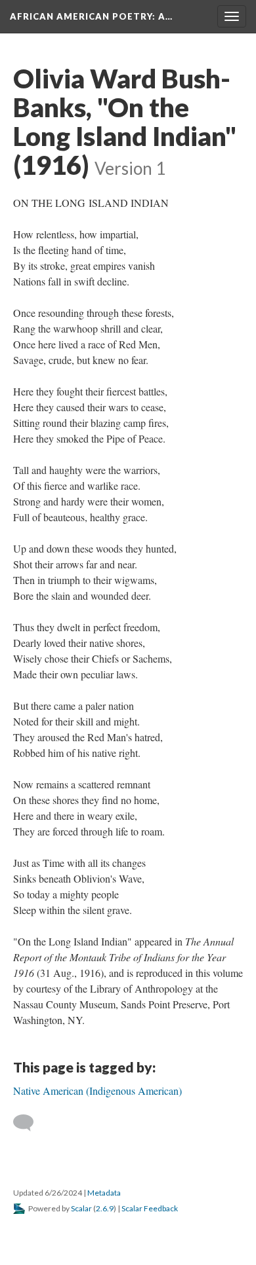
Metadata (104, 1193)
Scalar (81, 1208)
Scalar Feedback (149, 1208)
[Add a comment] (29, 1122)
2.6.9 (105, 1208)
